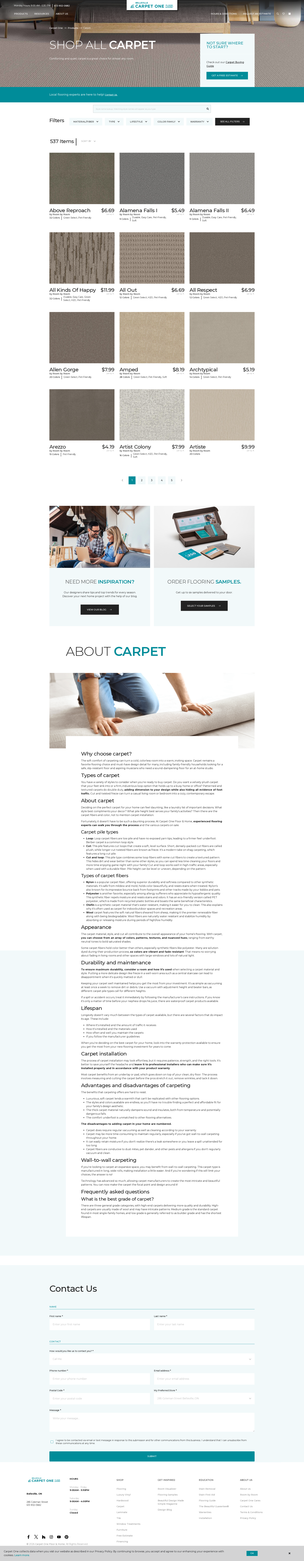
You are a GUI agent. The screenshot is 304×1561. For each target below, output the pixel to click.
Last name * (160, 1316)
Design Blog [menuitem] (165, 1509)
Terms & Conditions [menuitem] (251, 1512)
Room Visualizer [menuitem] (167, 1488)
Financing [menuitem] (122, 1541)
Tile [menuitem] (119, 1518)
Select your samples (201, 605)
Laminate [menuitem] (122, 1512)
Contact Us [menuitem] (246, 1506)
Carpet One (56, 28)
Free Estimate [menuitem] (125, 1535)
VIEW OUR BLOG (96, 609)
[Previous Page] (122, 480)
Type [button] (112, 121)
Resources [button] (41, 13)
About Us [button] (62, 13)
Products (73, 28)
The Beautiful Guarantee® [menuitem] (214, 1506)
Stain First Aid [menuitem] (207, 1494)
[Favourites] (284, 13)
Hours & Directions (224, 13)
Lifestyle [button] (136, 121)
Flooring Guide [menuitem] (207, 1500)
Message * (55, 1410)
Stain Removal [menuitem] (207, 1488)
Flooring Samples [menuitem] (168, 1494)
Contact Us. (111, 94)
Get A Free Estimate (225, 75)
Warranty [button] (197, 121)
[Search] (208, 109)
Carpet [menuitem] (120, 1506)
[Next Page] (181, 480)
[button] (278, 13)
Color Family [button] (166, 121)
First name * (56, 1316)
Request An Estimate (257, 13)
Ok (252, 1553)
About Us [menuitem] (245, 1488)
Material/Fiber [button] (83, 121)
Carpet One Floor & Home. (50, 1544)
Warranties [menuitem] (205, 1512)
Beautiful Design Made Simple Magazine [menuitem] (171, 1502)
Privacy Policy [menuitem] (248, 1518)
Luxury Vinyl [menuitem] (124, 1494)
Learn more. (22, 1555)
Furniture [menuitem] (122, 1529)
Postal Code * (56, 1390)
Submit (152, 1456)
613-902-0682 (62, 5)
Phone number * (58, 1371)
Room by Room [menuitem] (249, 1494)
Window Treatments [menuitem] (128, 1524)
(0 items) (289, 14)
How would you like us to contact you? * (71, 1351)
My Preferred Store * (165, 1390)
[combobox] (149, 109)
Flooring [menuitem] (121, 1488)
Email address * (162, 1371)
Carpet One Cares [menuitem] (250, 1500)
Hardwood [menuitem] (122, 1500)
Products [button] (21, 13)
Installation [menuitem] (205, 1518)
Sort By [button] (86, 141)
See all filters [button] (230, 121)
